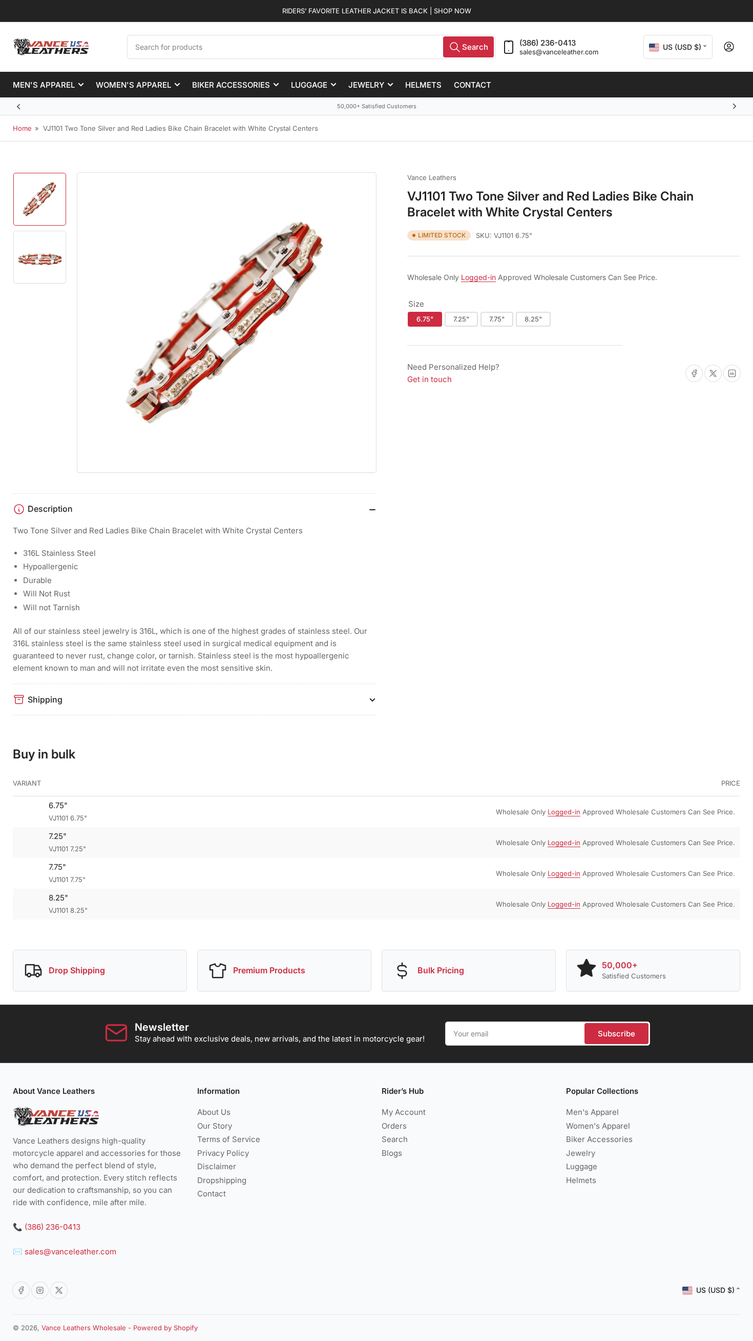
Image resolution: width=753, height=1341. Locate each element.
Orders (394, 1126)
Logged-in (478, 277)
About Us (214, 1112)
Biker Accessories (231, 85)
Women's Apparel (133, 85)
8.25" (533, 319)
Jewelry (366, 85)
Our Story (214, 1126)
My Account (404, 1112)
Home (22, 128)
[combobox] (311, 47)
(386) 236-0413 (547, 43)
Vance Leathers (431, 177)
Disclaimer (216, 1166)
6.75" (424, 319)
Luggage (309, 85)
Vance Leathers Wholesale (83, 1328)
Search (395, 1139)
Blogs (392, 1153)
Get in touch (429, 379)
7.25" (461, 319)
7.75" (497, 319)
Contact (472, 85)
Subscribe (616, 1033)
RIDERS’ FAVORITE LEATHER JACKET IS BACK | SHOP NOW (376, 11)
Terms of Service (228, 1139)
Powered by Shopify (165, 1328)
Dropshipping (221, 1180)
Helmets (423, 85)
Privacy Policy (223, 1153)
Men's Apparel (44, 85)
